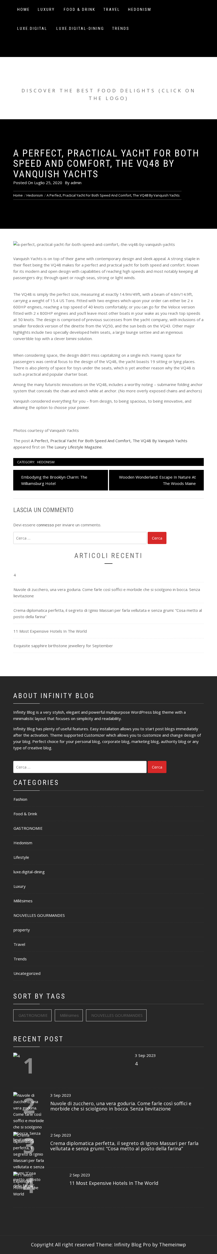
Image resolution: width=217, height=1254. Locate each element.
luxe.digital (32, 28)
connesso (45, 524)
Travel (111, 9)
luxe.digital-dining (80, 28)
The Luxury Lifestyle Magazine (74, 447)
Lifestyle (21, 857)
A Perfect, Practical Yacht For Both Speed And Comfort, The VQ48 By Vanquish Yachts (109, 440)
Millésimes (23, 900)
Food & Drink (80, 9)
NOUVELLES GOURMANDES (39, 915)
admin (76, 182)
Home (23, 9)
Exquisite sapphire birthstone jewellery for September (63, 645)
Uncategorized (26, 973)
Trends (120, 28)
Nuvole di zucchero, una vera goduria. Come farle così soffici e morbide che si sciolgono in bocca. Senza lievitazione (106, 592)
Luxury (46, 9)
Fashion (20, 799)
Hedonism (139, 9)
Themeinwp (172, 1244)
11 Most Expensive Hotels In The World (50, 631)
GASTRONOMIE (28, 828)
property (21, 929)
